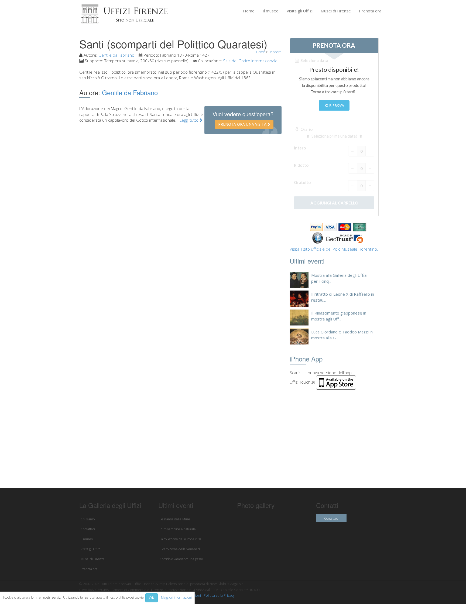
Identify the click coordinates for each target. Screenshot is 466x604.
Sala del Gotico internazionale (250, 60)
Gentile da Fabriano (116, 55)
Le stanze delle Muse (175, 519)
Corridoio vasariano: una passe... (182, 559)
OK (151, 597)
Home (249, 10)
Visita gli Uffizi (300, 10)
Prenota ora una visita (243, 124)
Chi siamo (88, 519)
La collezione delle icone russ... (182, 539)
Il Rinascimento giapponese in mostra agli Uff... (338, 315)
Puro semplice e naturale (178, 529)
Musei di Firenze (336, 10)
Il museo (271, 10)
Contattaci (88, 529)
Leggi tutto (190, 120)
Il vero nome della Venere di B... (183, 549)
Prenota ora (370, 10)
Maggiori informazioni (176, 597)
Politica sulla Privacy (219, 595)
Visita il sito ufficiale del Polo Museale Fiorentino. (334, 249)
